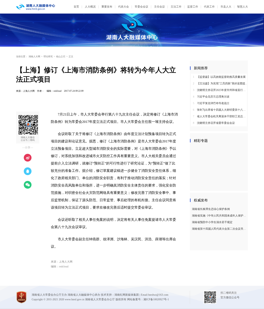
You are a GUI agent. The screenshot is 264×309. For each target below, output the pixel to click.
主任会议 (159, 6)
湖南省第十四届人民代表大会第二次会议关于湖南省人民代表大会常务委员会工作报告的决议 (219, 228)
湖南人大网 (34, 56)
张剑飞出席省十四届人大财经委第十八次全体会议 (220, 109)
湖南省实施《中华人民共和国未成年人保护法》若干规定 (219, 215)
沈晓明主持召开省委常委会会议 (214, 123)
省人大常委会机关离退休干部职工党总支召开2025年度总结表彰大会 (220, 116)
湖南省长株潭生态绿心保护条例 (211, 209)
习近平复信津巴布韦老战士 (211, 103)
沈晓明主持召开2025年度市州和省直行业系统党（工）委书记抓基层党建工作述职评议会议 (220, 90)
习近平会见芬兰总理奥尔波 (211, 96)
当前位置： (22, 56)
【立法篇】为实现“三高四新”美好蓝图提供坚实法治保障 (220, 83)
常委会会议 (141, 6)
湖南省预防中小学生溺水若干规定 (212, 222)
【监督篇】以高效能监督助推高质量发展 (219, 76)
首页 (76, 6)
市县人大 (226, 6)
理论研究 (48, 56)
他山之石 (60, 56)
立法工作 (176, 6)
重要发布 (106, 6)
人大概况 (90, 6)
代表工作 (209, 6)
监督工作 (192, 6)
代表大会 (123, 6)
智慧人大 (242, 6)
